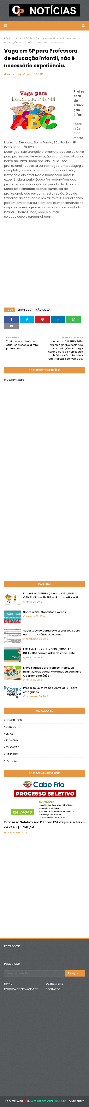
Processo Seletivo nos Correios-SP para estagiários (50, 690)
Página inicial (13, 38)
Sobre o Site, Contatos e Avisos (44, 612)
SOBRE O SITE (54, 984)
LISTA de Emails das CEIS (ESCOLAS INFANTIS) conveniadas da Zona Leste (49, 651)
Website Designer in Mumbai (49, 1101)
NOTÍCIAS (11, 761)
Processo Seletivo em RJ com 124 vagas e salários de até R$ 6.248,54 (44, 825)
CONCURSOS (14, 720)
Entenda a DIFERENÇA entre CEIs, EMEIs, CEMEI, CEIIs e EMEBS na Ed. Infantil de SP (51, 596)
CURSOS (11, 727)
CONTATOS (53, 989)
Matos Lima (14, 74)
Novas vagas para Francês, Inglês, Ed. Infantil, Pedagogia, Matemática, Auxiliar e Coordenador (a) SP (52, 672)
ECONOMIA (12, 740)
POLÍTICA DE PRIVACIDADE (21, 989)
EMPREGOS (24, 309)
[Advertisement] (37, 234)
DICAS (9, 733)
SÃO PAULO (30, 38)
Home (8, 984)
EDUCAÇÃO (12, 747)
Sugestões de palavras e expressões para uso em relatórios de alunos (51, 633)
